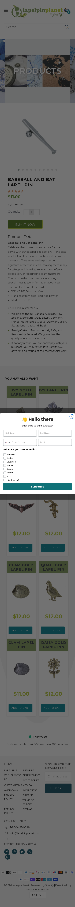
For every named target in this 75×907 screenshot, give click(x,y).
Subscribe (37, 486)
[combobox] (7, 442)
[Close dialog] (72, 416)
